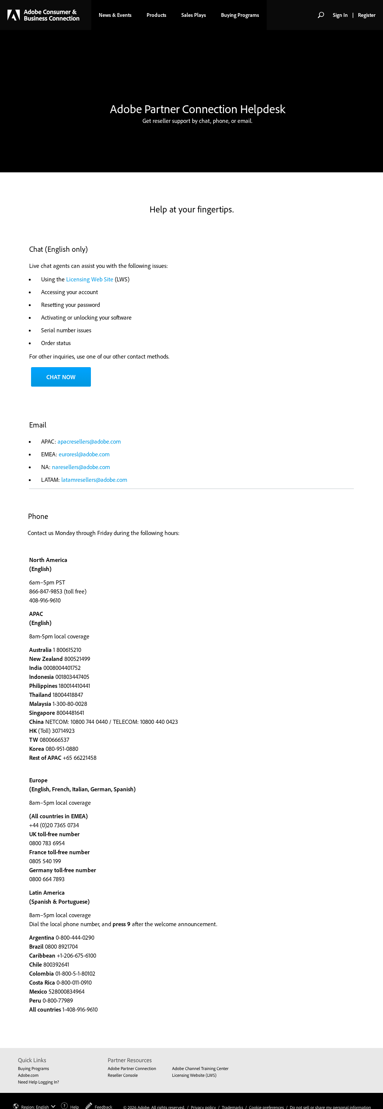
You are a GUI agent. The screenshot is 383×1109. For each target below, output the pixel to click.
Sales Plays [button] (193, 15)
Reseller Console (123, 1075)
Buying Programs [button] (240, 15)
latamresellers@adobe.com (94, 479)
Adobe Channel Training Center (200, 1068)
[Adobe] (43, 15)
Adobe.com (28, 1075)
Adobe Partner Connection (132, 1068)
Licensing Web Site (89, 279)
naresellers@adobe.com (81, 467)
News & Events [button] (115, 15)
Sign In (340, 15)
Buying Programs (33, 1068)
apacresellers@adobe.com (89, 441)
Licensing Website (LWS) (194, 1075)
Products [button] (156, 15)
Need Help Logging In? (38, 1082)
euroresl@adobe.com (84, 454)
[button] (320, 14)
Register (367, 15)
